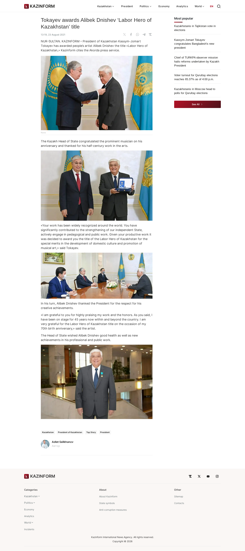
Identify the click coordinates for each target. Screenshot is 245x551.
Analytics (182, 6)
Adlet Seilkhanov (62, 441)
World (27, 522)
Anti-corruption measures (113, 509)
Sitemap (178, 496)
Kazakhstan (48, 432)
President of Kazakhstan (70, 432)
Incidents (29, 529)
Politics (28, 502)
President (127, 6)
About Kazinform (108, 496)
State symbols (107, 503)
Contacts (179, 503)
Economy (164, 6)
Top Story (91, 432)
